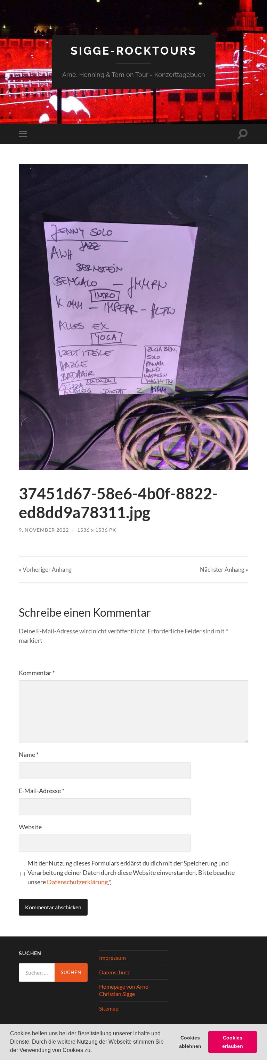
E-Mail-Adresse (41, 790)
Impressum (112, 957)
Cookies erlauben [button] (232, 1042)
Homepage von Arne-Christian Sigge (124, 990)
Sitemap (109, 1008)
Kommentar (37, 673)
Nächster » (224, 569)
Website (30, 827)
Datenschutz (114, 972)
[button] (94, 1051)
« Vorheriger (45, 569)
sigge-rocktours (134, 50)
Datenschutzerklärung (77, 882)
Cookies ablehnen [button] (190, 1042)
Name (29, 754)
